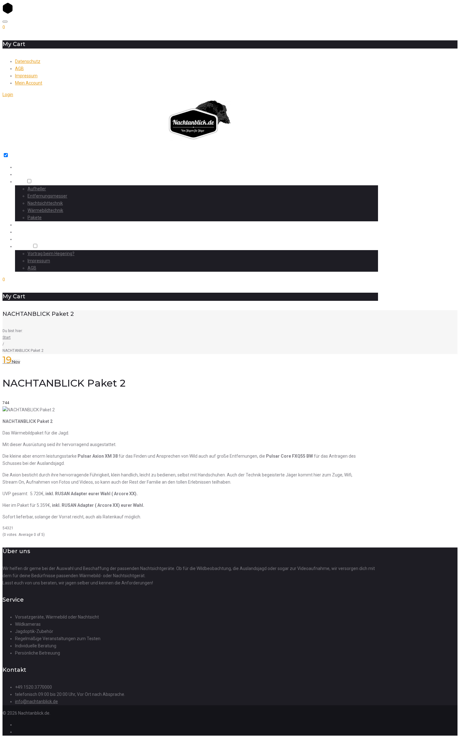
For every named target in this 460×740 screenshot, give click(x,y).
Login (8, 94)
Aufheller (37, 188)
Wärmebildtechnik (45, 210)
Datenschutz (27, 61)
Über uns (24, 174)
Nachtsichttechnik (45, 203)
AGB (19, 68)
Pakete (35, 217)
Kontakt (23, 246)
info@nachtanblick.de (36, 701)
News (20, 232)
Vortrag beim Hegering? (51, 253)
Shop (20, 181)
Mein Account (28, 82)
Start (20, 167)
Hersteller (25, 239)
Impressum (26, 75)
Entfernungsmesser (47, 195)
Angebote (25, 225)
